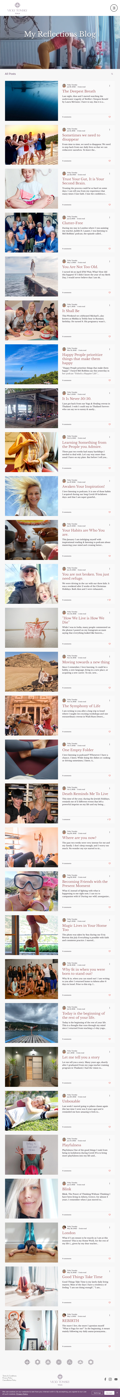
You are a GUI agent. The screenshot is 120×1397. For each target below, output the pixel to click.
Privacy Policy (22, 1394)
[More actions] (110, 85)
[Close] (117, 1393)
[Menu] (114, 8)
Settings (97, 1393)
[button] (112, 74)
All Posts (10, 73)
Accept (109, 1393)
